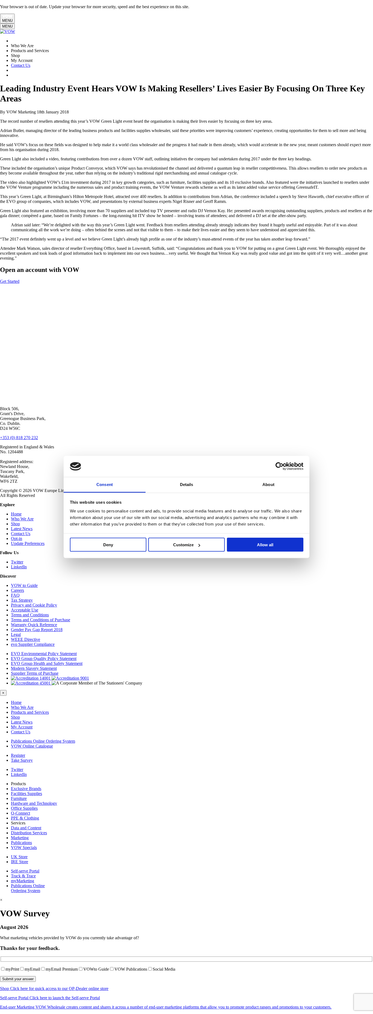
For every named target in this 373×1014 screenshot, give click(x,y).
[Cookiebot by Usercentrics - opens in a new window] (279, 466)
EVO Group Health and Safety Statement (46, 663)
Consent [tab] (104, 484)
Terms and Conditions (30, 615)
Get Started (9, 281)
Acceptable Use (24, 610)
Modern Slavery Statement (34, 668)
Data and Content (26, 828)
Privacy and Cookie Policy (34, 605)
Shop (15, 523)
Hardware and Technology (34, 803)
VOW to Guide (24, 585)
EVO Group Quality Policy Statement (43, 658)
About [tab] (268, 484)
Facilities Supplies (26, 793)
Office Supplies (24, 808)
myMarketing (22, 880)
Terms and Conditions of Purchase (40, 619)
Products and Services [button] (30, 712)
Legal (16, 634)
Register (18, 755)
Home (16, 514)
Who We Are (22, 519)
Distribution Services (29, 832)
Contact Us (20, 65)
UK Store (19, 856)
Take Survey (22, 760)
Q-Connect (20, 813)
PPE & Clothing (25, 818)
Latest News (21, 528)
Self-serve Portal (25, 871)
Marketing (20, 837)
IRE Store (19, 861)
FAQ (15, 595)
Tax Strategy (22, 600)
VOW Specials (24, 847)
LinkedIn (19, 567)
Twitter (17, 562)
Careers (17, 590)
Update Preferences (28, 543)
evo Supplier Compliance (33, 644)
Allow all (265, 544)
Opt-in (16, 538)
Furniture (19, 798)
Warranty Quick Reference (34, 624)
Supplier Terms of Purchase (34, 673)
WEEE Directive (25, 639)
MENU (7, 21)
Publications (21, 842)
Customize (183, 544)
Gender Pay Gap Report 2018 (37, 629)
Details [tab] (186, 484)
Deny (108, 544)
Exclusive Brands (26, 788)
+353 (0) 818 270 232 (19, 437)
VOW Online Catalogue (32, 746)
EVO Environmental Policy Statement (44, 653)
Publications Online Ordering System (43, 741)
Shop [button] (15, 717)
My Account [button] (21, 727)
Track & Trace (23, 876)
